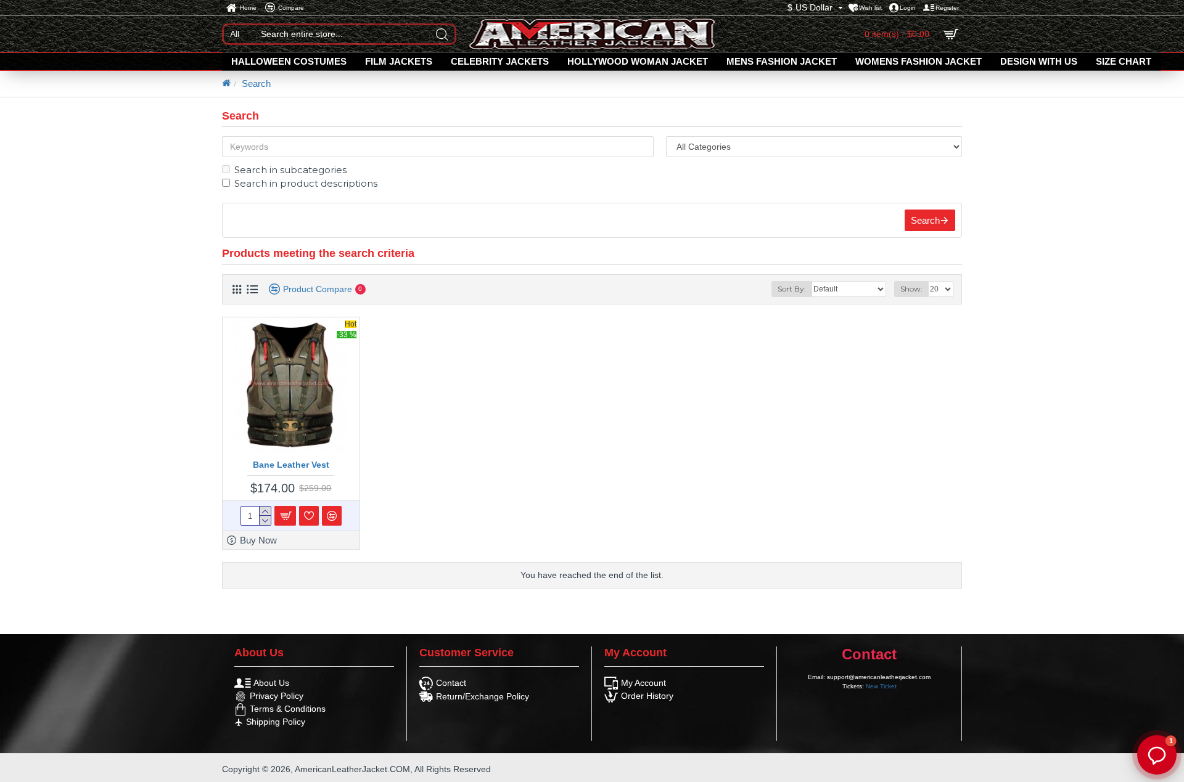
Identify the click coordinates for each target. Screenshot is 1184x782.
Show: (911, 288)
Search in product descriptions (305, 183)
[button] (1157, 755)
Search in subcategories (290, 170)
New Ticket (881, 686)
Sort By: (792, 288)
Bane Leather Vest (291, 465)
